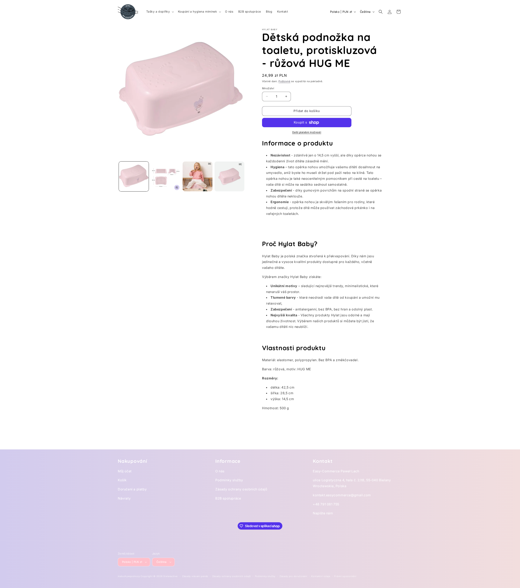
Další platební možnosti (306, 132)
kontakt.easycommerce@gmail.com (342, 495)
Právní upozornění (345, 576)
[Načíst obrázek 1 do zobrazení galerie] (134, 176)
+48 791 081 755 (326, 504)
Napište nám (323, 513)
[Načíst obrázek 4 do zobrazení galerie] (229, 176)
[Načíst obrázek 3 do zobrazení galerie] (197, 176)
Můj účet (125, 471)
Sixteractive (170, 576)
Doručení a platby (132, 489)
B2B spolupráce (228, 498)
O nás (219, 471)
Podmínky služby (229, 480)
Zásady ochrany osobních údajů (241, 489)
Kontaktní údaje (320, 576)
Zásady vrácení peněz (195, 576)
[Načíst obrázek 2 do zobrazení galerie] (166, 176)
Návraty (124, 498)
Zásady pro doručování (293, 576)
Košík (122, 480)
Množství (268, 88)
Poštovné (284, 81)
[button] (160, 11)
